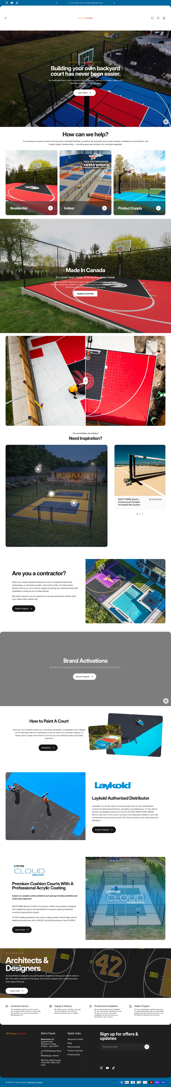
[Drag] (85, 381)
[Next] (114, 3)
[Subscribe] (146, 1046)
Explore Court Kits (85, 293)
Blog (70, 1043)
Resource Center (75, 1039)
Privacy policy (74, 1054)
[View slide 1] (137, 514)
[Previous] (56, 3)
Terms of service (75, 1050)
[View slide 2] (140, 514)
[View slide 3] (142, 514)
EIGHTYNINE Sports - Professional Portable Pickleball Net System (129, 502)
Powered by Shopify (34, 1082)
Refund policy (74, 1047)
